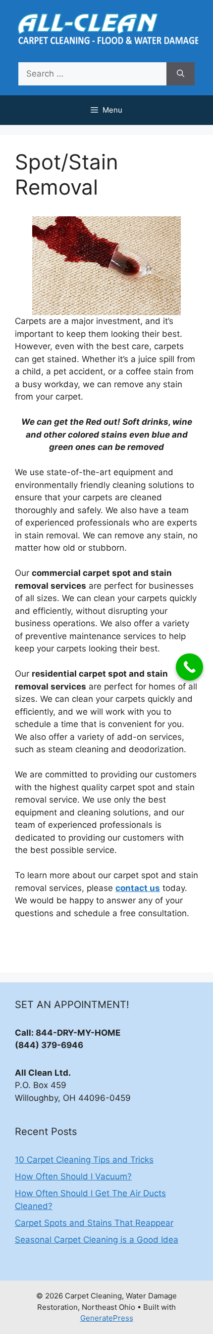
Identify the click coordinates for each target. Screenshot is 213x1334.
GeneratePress (106, 1318)
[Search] (180, 74)
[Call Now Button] (189, 667)
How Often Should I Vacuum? (73, 1176)
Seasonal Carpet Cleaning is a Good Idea (96, 1240)
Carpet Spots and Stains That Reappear (94, 1223)
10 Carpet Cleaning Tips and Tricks (84, 1160)
